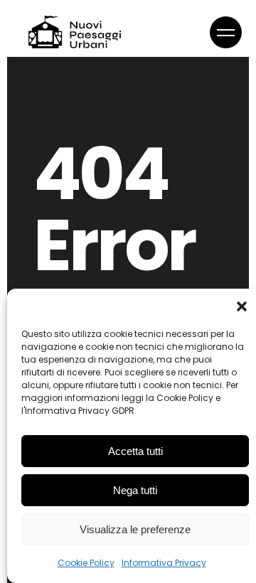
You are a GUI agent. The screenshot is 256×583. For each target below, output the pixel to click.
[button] (242, 306)
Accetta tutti (135, 451)
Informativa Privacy (164, 563)
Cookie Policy (86, 563)
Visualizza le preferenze (135, 529)
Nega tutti (135, 490)
